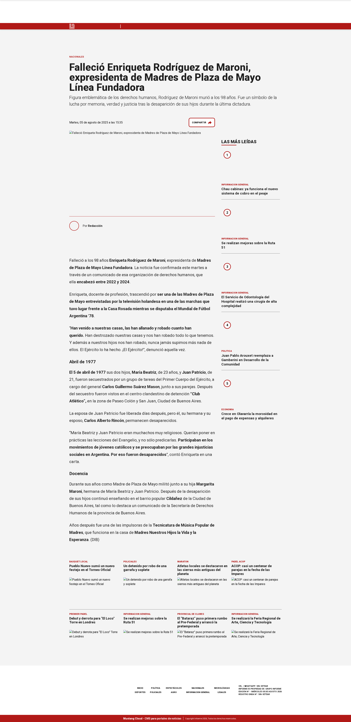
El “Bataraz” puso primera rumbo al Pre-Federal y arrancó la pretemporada (202, 622)
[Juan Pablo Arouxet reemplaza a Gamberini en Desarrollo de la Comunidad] (250, 332)
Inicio (140, 688)
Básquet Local (78, 562)
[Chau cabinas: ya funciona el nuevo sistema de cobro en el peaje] (250, 165)
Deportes (140, 692)
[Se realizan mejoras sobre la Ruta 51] (250, 219)
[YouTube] (270, 12)
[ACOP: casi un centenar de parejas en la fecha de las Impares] (256, 592)
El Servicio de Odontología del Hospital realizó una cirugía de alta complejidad (249, 301)
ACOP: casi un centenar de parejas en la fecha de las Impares (251, 570)
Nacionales (76, 57)
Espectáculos (174, 688)
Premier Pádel (78, 614)
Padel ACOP (238, 562)
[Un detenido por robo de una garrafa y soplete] (148, 592)
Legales (222, 692)
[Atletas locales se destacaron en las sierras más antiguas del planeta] (202, 592)
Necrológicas (222, 688)
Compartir (199, 122)
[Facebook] (253, 12)
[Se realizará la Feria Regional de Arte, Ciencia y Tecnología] (256, 644)
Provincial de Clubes (190, 614)
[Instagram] (262, 12)
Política (226, 351)
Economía (227, 409)
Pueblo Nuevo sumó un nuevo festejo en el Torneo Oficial (92, 568)
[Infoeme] (92, 12)
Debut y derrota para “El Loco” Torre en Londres (92, 620)
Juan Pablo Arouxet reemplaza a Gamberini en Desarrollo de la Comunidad (247, 359)
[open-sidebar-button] (72, 26)
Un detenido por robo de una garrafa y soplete (145, 568)
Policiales (130, 562)
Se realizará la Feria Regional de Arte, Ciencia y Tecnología (255, 620)
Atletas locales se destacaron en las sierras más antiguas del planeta (202, 570)
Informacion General (235, 185)
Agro (174, 692)
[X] (279, 12)
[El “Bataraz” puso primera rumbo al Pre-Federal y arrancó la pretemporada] (202, 644)
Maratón (182, 562)
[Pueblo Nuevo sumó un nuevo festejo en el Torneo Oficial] (94, 592)
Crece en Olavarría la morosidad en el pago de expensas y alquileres (249, 416)
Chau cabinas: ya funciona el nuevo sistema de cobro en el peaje (249, 191)
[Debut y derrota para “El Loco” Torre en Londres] (94, 644)
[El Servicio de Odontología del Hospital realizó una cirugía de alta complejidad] (250, 273)
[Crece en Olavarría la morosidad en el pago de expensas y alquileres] (250, 390)
